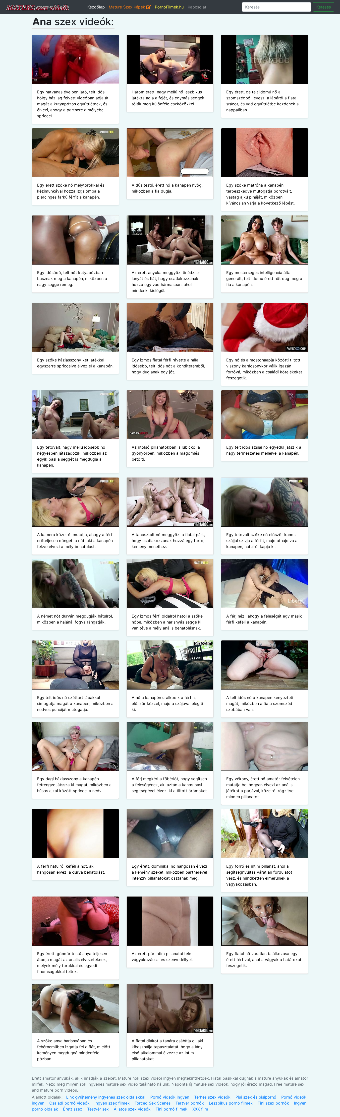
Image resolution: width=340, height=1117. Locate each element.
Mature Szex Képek (127, 6)
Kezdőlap (96, 6)
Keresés (323, 6)
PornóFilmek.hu (169, 6)
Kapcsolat (197, 6)
